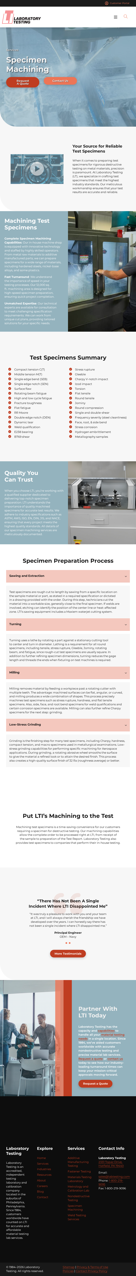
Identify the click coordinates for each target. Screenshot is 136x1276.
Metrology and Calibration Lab (78, 1188)
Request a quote (90, 1058)
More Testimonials (68, 953)
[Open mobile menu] (115, 17)
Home (41, 1158)
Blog (40, 1191)
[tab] (66, 943)
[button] (37, 169)
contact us (115, 1058)
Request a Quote (95, 1083)
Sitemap (69, 1267)
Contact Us (60, 80)
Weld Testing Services (77, 1217)
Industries (44, 1169)
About (41, 1180)
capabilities (106, 1030)
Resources (44, 1174)
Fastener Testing (79, 1171)
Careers (42, 1186)
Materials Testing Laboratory (80, 1179)
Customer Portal (119, 3)
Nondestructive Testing (79, 1198)
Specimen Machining (75, 1207)
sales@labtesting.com (114, 1176)
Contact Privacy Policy (91, 1271)
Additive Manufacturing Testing (78, 1162)
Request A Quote (23, 82)
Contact (42, 1197)
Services (42, 1163)
